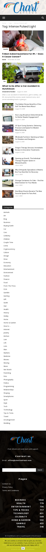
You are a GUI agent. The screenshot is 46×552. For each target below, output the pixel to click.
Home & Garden (10, 323)
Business (7, 222)
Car (4, 81)
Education (7, 266)
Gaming (6, 296)
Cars (5, 232)
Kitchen (6, 336)
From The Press (10, 286)
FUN (5, 289)
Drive (6, 259)
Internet (7, 329)
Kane (4, 59)
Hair (5, 306)
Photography (8, 380)
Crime (6, 246)
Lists (5, 346)
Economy (7, 262)
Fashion (6, 276)
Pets (5, 376)
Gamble (6, 293)
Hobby (6, 316)
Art (5, 216)
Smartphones (9, 396)
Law (5, 339)
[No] (43, 545)
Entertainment (9, 269)
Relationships (9, 390)
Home (4, 23)
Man (5, 349)
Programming (9, 386)
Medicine (7, 356)
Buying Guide (9, 226)
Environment (8, 272)
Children (7, 239)
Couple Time (8, 242)
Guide (6, 303)
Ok (23, 548)
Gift (5, 299)
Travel (6, 416)
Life (5, 343)
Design (6, 256)
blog (5, 219)
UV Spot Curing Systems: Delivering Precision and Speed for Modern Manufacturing (28, 128)
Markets (7, 353)
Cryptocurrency (9, 249)
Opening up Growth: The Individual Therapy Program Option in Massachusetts (27, 161)
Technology (8, 410)
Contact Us (6, 484)
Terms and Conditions (10, 490)
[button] (3, 18)
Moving (6, 363)
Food (5, 282)
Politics (6, 383)
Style (5, 403)
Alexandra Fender (9, 92)
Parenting (7, 373)
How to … (7, 326)
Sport (6, 400)
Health (5, 49)
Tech (5, 406)
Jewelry (6, 333)
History (6, 313)
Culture (6, 252)
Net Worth (8, 369)
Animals (6, 212)
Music (6, 366)
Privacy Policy (7, 487)
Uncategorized (9, 420)
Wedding (7, 423)
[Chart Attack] (23, 7)
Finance (6, 279)
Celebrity (7, 236)
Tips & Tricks (8, 413)
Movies (6, 359)
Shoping (7, 393)
